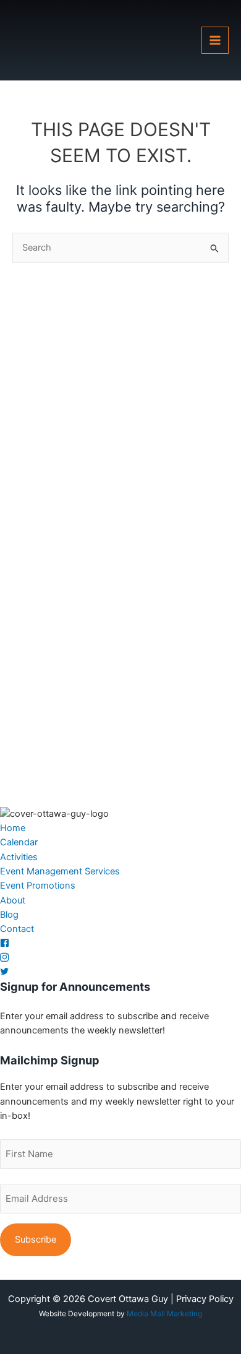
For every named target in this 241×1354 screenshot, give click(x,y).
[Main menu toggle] (215, 40)
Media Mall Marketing (164, 1313)
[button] (12, 828)
